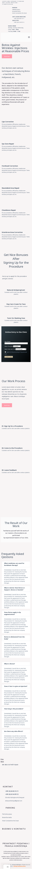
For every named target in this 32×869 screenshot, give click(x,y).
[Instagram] (27, 26)
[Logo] (8, 37)
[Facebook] (27, 28)
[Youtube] (27, 30)
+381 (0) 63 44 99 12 (19, 22)
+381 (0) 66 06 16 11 (19, 18)
